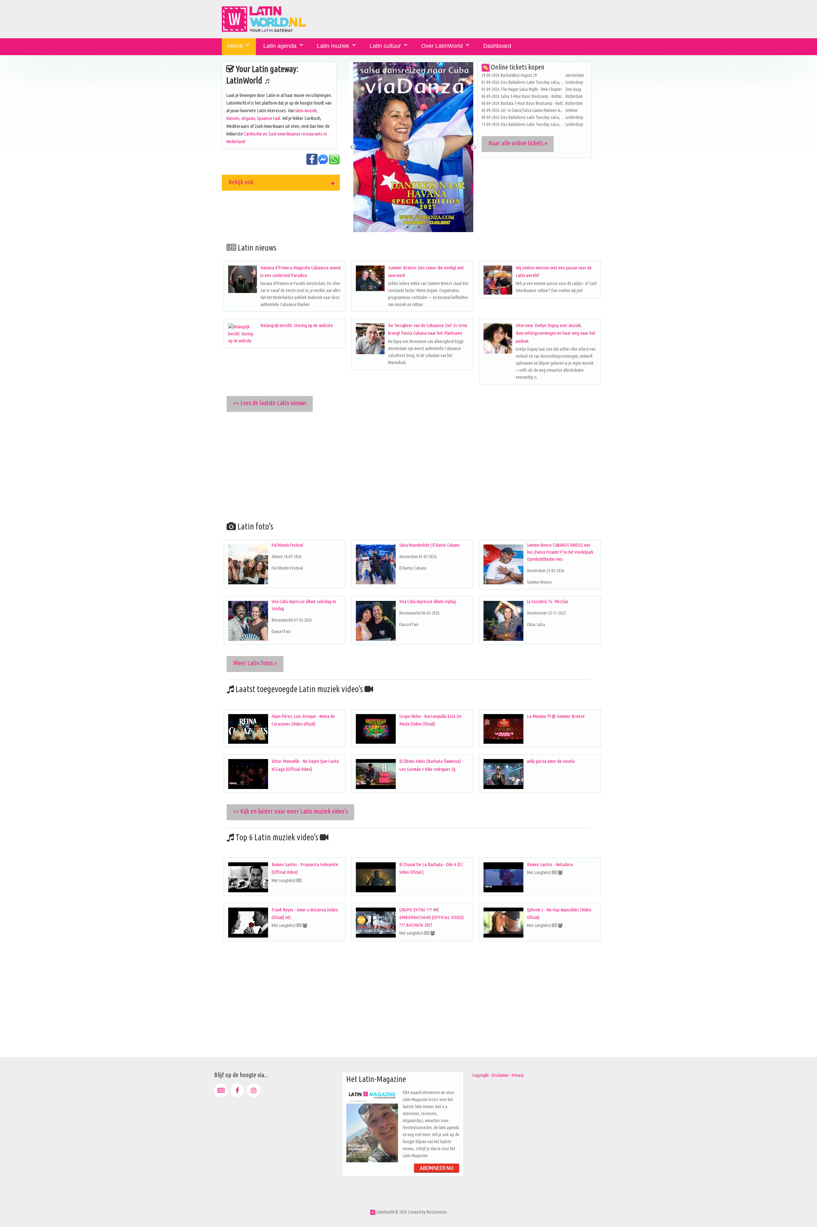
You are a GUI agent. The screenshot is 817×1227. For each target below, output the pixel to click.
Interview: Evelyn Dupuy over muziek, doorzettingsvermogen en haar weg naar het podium (556, 333)
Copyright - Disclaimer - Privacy (498, 1075)
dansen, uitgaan (240, 118)
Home (235, 46)
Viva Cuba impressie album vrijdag (427, 601)
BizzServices (437, 1212)
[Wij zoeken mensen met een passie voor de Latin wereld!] (497, 280)
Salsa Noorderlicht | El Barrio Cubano (429, 545)
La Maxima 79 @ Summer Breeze (556, 716)
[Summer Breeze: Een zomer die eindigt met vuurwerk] (370, 278)
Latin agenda (279, 46)
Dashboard (497, 46)
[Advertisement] (413, 465)
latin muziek (306, 110)
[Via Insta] (253, 1090)
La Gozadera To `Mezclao (547, 601)
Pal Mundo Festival (287, 545)
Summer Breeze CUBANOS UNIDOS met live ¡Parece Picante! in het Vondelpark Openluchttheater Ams (560, 552)
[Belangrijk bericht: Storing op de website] (242, 333)
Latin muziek (333, 46)
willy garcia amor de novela (550, 761)
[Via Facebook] (237, 1090)
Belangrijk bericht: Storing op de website (296, 325)
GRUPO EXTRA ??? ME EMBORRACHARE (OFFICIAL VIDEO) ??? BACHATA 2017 (431, 917)
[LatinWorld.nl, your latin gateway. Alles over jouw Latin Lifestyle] (372, 1212)
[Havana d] (242, 279)
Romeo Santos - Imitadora (550, 864)
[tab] (281, 183)
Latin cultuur (385, 46)
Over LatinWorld (442, 46)
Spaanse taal (268, 118)
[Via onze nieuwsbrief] (221, 1090)
